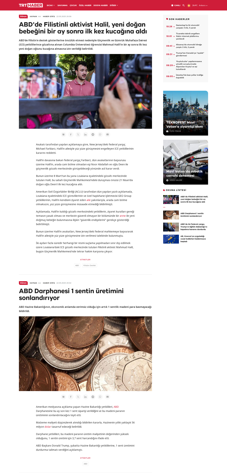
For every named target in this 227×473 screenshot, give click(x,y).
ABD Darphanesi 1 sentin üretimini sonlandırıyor (192, 215)
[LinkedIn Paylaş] (85, 134)
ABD (77, 265)
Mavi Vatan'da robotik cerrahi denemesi (184, 174)
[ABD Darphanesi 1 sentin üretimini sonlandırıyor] (171, 215)
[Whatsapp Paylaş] (100, 134)
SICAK (50, 6)
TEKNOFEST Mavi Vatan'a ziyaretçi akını (184, 124)
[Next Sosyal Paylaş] (63, 134)
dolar (48, 426)
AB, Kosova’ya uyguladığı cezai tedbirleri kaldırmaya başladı (193, 239)
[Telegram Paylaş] (93, 134)
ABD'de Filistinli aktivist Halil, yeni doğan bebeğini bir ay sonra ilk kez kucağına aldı (194, 199)
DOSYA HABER (101, 6)
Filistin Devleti (89, 265)
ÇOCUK (73, 6)
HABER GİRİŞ (49, 16)
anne (123, 215)
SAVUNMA (63, 6)
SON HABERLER (179, 19)
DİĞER (113, 6)
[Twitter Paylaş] (78, 134)
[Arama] (184, 5)
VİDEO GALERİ (176, 180)
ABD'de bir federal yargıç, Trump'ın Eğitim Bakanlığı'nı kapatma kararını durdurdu (193, 227)
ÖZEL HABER (85, 6)
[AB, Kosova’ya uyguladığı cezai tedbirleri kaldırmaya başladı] (171, 239)
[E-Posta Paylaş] (107, 134)
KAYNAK (33, 16)
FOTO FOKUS (175, 131)
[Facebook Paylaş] (70, 134)
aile (89, 200)
